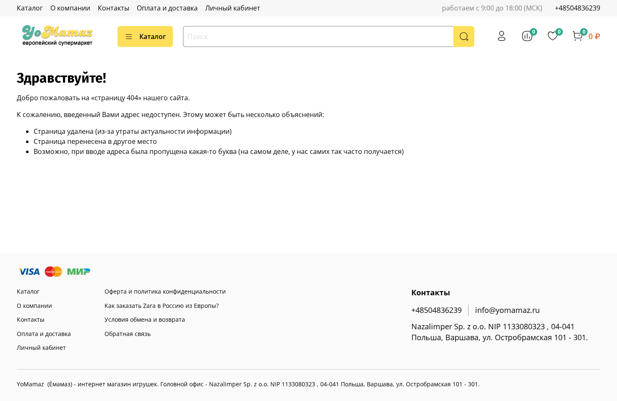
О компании (70, 8)
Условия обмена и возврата (145, 319)
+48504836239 (577, 8)
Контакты (113, 8)
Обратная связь (128, 334)
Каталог (30, 8)
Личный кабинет (232, 8)
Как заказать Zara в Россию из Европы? (162, 306)
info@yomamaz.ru (507, 310)
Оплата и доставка (167, 8)
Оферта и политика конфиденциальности (165, 291)
